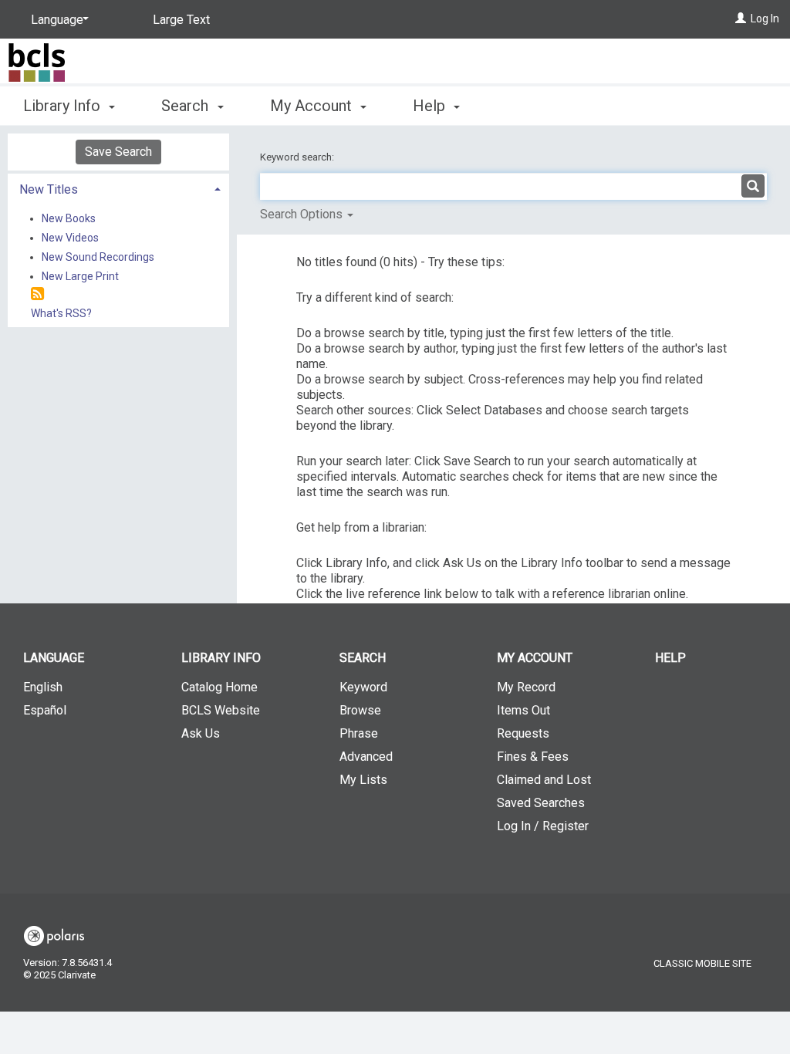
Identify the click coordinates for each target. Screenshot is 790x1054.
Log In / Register (543, 826)
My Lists (363, 779)
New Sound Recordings (98, 257)
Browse (360, 710)
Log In (765, 18)
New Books (69, 218)
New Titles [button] (48, 189)
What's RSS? (61, 313)
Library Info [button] (63, 105)
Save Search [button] (118, 151)
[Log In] (740, 18)
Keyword (363, 687)
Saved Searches (541, 803)
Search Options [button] (303, 214)
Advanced (366, 756)
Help (670, 657)
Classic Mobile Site (702, 963)
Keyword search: (298, 157)
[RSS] (37, 294)
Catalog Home (219, 687)
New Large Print (80, 276)
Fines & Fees (533, 756)
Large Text (181, 19)
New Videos (70, 237)
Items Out (523, 710)
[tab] (118, 188)
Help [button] (431, 105)
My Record (526, 687)
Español (44, 710)
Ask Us (200, 733)
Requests (523, 733)
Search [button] (186, 105)
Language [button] (53, 657)
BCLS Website (220, 710)
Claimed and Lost (544, 779)
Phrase (358, 733)
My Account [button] (313, 105)
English (42, 687)
